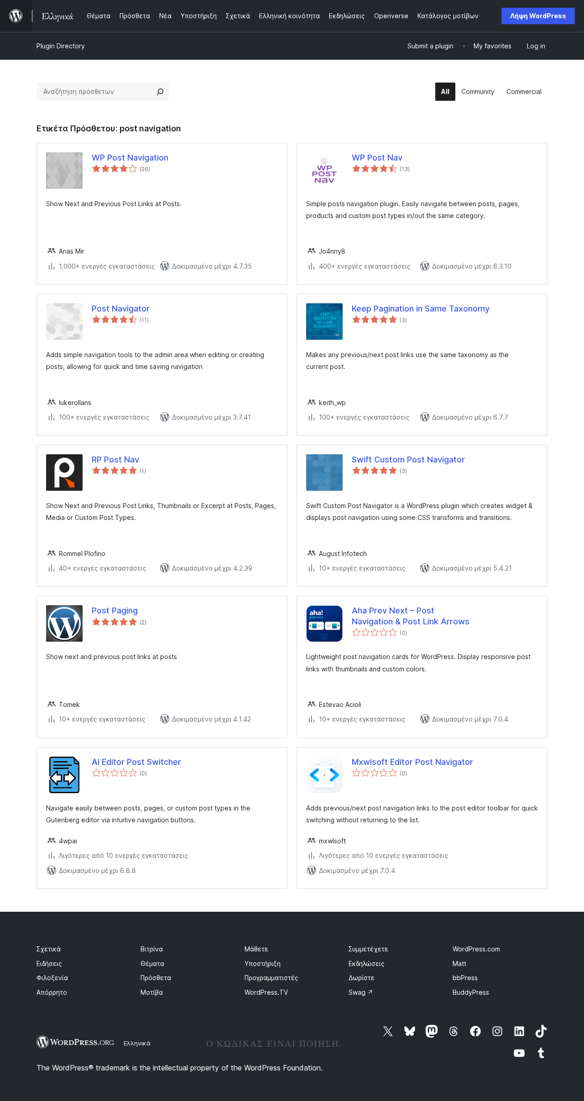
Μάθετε (256, 949)
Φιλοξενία (52, 978)
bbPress (465, 978)
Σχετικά (48, 949)
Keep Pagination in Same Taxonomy (421, 308)
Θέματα (152, 963)
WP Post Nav (377, 157)
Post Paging (115, 610)
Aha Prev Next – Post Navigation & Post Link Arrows (410, 616)
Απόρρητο (51, 992)
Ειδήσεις (49, 963)
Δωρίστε (362, 978)
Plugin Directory (60, 46)
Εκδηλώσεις (367, 963)
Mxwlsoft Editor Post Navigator (412, 762)
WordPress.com (476, 949)
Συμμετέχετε (368, 949)
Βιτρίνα (152, 949)
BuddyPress (471, 992)
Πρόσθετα (156, 978)
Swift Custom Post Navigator (408, 459)
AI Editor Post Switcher (136, 762)
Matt (459, 963)
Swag (361, 992)
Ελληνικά (137, 1043)
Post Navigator (121, 308)
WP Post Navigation (130, 157)
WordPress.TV (266, 992)
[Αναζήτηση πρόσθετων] (160, 92)
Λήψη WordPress (538, 16)
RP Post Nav (115, 459)
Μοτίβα (152, 992)
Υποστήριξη (263, 963)
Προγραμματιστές (271, 978)
